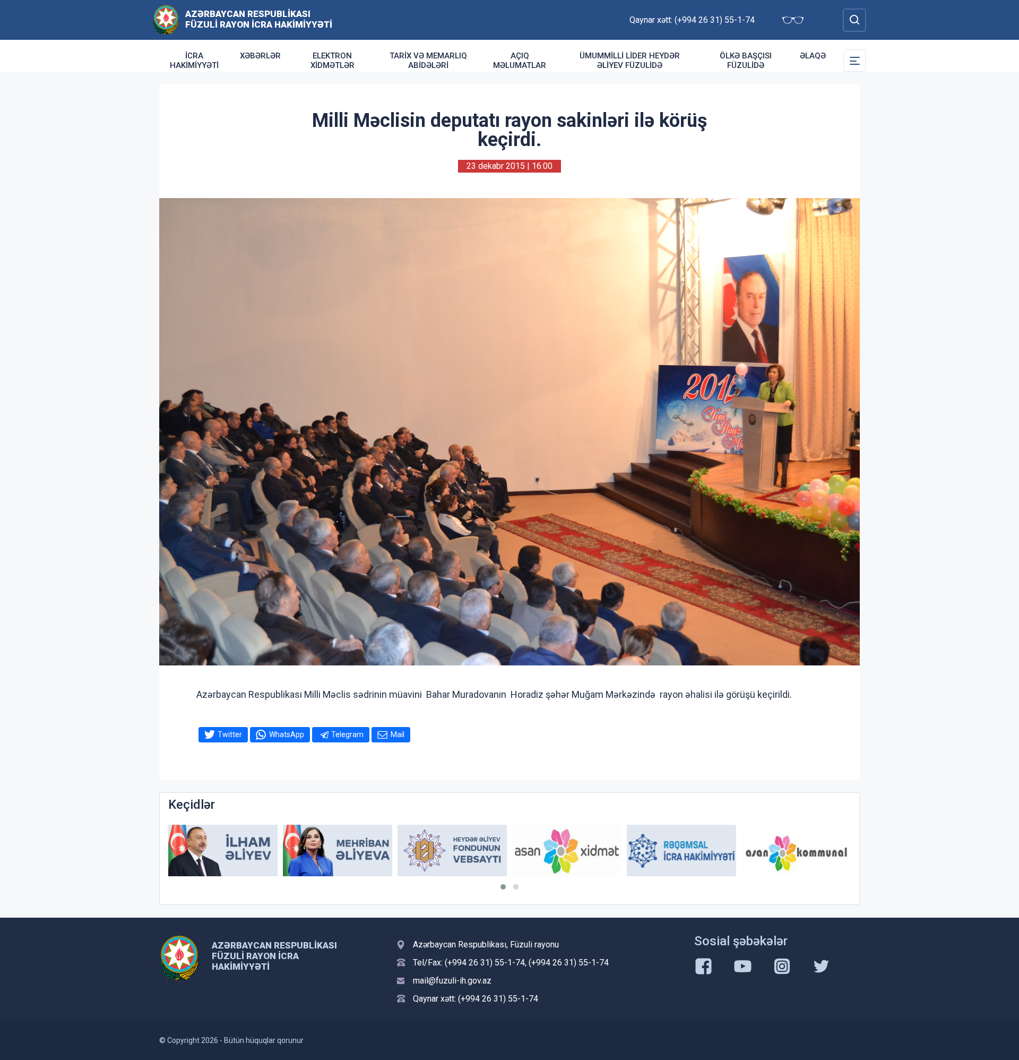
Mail (397, 734)
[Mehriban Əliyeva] (223, 850)
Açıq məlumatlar (519, 60)
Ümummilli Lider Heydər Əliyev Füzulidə (630, 60)
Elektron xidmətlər (332, 60)
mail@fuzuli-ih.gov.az (452, 981)
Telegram (347, 734)
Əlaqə (813, 56)
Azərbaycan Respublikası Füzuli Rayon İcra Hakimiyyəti (258, 19)
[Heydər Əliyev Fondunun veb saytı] (337, 850)
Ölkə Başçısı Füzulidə (746, 60)
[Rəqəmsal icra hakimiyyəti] (566, 850)
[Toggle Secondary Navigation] (854, 60)
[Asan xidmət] (452, 850)
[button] (503, 887)
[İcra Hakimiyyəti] (166, 19)
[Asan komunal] (681, 850)
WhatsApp (286, 734)
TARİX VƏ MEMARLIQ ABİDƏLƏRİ (428, 60)
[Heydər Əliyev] (796, 850)
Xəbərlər (260, 56)
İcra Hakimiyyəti (194, 60)
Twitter (230, 734)
